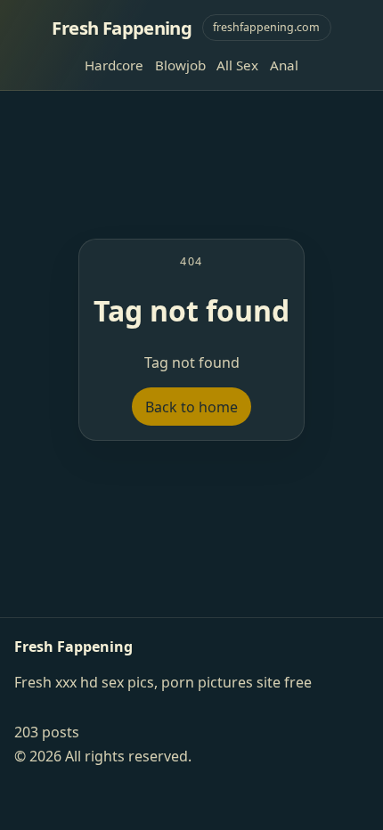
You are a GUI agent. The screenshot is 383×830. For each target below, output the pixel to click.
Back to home (191, 407)
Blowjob (180, 65)
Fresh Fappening (122, 27)
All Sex (237, 65)
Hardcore (114, 65)
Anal (284, 65)
